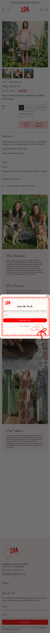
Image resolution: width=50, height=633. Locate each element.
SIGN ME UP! (25, 320)
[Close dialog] (47, 295)
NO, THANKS (25, 326)
